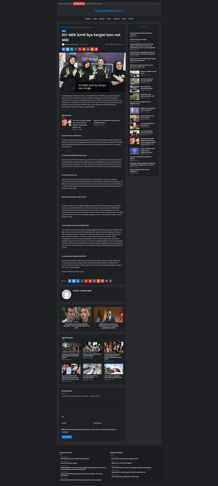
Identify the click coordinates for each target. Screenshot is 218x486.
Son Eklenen (143, 27)
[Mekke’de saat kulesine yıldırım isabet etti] (134, 110)
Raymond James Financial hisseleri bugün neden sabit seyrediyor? (143, 59)
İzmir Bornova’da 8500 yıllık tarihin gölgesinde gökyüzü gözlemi (70, 355)
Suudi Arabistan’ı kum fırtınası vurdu (147, 116)
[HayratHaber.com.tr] (109, 11)
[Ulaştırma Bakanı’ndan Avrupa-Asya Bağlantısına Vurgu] (134, 151)
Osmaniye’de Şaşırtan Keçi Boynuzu (147, 124)
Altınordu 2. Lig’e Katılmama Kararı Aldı (147, 95)
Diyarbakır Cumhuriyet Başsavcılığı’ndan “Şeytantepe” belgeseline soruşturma (142, 164)
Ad (63, 416)
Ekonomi (102, 18)
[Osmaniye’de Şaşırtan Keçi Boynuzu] (134, 126)
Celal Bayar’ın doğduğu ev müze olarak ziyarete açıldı (112, 376)
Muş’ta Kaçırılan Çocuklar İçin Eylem (147, 87)
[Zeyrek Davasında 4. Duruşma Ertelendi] (134, 81)
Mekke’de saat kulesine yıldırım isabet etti (148, 109)
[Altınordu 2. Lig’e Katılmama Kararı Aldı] (134, 96)
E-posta (64, 423)
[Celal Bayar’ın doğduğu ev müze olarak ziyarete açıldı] (113, 369)
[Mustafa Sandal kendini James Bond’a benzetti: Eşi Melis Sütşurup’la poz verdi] (71, 369)
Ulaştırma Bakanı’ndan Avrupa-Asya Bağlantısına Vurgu (148, 150)
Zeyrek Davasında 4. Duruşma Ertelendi (147, 80)
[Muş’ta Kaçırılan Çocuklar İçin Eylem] (134, 89)
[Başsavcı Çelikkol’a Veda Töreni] (134, 74)
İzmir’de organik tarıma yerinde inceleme (90, 376)
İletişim (130, 18)
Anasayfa (88, 18)
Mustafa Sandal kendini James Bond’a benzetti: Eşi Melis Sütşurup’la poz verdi (70, 377)
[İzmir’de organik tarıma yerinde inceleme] (92, 369)
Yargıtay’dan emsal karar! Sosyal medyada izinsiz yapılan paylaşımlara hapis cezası (112, 356)
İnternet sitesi (97, 423)
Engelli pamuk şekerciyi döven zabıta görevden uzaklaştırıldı (141, 66)
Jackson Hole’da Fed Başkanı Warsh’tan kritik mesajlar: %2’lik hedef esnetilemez (142, 53)
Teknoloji (116, 18)
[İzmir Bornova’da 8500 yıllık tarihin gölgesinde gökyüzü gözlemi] (71, 347)
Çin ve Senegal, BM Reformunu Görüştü (147, 132)
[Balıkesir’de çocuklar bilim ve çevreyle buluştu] (92, 347)
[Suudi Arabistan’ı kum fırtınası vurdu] (134, 118)
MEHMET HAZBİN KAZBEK (71, 44)
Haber (95, 18)
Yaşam (124, 18)
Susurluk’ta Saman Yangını (138, 39)
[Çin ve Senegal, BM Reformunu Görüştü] (134, 133)
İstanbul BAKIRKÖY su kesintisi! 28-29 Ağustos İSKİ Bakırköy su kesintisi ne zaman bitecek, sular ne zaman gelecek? (116, 3)
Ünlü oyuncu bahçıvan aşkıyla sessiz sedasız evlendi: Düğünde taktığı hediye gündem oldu (148, 141)
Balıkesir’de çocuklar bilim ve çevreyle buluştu (92, 355)
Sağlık (109, 18)
